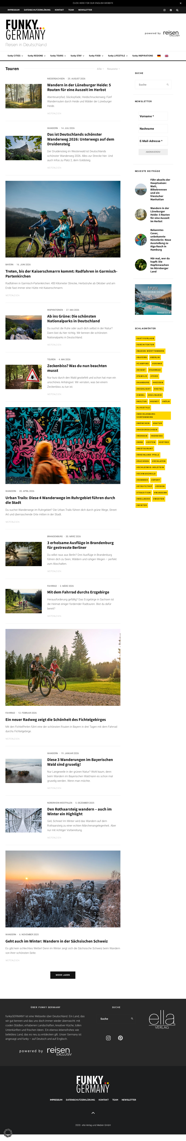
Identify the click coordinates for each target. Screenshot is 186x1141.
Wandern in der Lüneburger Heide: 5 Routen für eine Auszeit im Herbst (79, 87)
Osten (151, 442)
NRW (140, 442)
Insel (141, 395)
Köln (167, 401)
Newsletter (85, 10)
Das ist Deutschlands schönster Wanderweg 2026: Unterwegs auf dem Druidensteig (80, 139)
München (144, 423)
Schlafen (160, 461)
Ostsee (164, 442)
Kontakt (59, 10)
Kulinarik (155, 395)
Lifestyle (144, 408)
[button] (8, 1133)
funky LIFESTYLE (116, 55)
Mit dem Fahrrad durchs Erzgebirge (78, 592)
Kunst (155, 401)
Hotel (159, 389)
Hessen (158, 382)
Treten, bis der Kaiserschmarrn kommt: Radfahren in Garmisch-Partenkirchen (61, 273)
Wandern (52, 128)
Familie (142, 376)
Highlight (144, 389)
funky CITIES (14, 55)
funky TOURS (56, 55)
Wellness (144, 499)
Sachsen (143, 461)
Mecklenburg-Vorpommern (146, 415)
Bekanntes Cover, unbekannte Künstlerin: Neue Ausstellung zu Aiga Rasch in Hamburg (160, 239)
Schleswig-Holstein (151, 467)
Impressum (14, 10)
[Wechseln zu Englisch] (166, 55)
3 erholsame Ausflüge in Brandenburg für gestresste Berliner (80, 545)
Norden (142, 436)
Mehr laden (63, 975)
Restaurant (145, 449)
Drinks (158, 364)
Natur (158, 423)
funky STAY (76, 55)
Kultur (142, 401)
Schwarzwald (147, 474)
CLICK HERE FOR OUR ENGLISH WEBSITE (93, 3)
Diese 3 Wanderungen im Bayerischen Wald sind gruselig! (80, 762)
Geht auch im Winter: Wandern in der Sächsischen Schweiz (56, 941)
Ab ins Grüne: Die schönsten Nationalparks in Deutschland (73, 318)
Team (71, 10)
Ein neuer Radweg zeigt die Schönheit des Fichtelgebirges (55, 719)
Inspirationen (55, 310)
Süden (161, 486)
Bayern (9, 264)
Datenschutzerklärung (37, 10)
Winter (142, 505)
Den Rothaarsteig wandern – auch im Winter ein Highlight (79, 811)
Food (155, 376)
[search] (167, 84)
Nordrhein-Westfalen (59, 803)
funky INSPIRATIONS (142, 55)
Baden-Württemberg (151, 351)
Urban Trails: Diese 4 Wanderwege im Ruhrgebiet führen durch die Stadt (60, 500)
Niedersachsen (56, 78)
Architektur (146, 345)
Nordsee (157, 436)
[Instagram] (164, 10)
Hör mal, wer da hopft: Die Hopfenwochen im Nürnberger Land (160, 265)
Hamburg (143, 382)
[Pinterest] (171, 10)
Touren (51, 359)
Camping (143, 364)
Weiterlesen (54, 113)
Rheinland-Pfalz (148, 455)
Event (142, 370)
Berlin (156, 357)
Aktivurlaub (146, 338)
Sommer (143, 480)
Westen (159, 499)
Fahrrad (52, 586)
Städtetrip (145, 486)
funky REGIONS (35, 55)
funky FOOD (95, 55)
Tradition (144, 493)
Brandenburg (55, 536)
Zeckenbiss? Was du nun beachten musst (77, 368)
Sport (156, 480)
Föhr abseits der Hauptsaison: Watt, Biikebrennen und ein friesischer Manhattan (160, 189)
